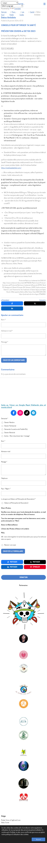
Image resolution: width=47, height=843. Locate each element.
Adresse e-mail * (7, 331)
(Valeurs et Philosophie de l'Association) (16, 503)
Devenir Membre (9, 422)
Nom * (3, 319)
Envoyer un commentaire (14, 360)
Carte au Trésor (8, 405)
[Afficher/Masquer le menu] (44, 4)
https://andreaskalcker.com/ (11, 168)
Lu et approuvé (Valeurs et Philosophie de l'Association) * (18, 499)
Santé (32, 12)
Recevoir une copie (10, 545)
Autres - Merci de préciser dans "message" (17, 436)
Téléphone (4, 478)
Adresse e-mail (5, 451)
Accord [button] (38, 839)
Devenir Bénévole (9, 432)
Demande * (4, 418)
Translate (17, 8)
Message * (4, 342)
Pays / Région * (6, 489)
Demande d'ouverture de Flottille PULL (16, 429)
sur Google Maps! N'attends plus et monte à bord (23, 406)
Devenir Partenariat (10, 426)
